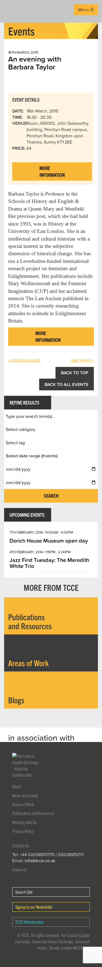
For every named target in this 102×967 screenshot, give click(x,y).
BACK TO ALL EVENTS (66, 384)
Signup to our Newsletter (34, 907)
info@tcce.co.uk (40, 860)
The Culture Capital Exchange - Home (12, 11)
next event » (82, 360)
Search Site (24, 892)
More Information (52, 171)
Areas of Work (23, 804)
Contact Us (20, 845)
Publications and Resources (33, 813)
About (16, 786)
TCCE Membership (29, 922)
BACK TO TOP (74, 373)
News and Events (25, 795)
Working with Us (24, 822)
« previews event (24, 360)
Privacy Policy (23, 831)
